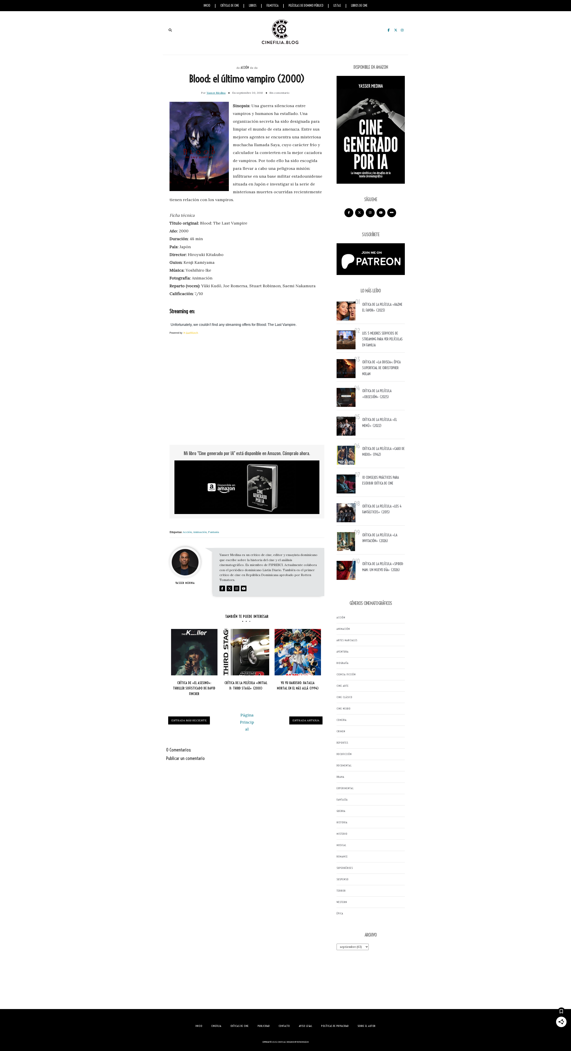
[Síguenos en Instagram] (370, 212)
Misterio (342, 833)
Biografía (343, 663)
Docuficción (344, 754)
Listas (337, 6)
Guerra (341, 811)
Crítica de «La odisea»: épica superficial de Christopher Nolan (381, 368)
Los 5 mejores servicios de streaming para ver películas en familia (382, 339)
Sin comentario (279, 92)
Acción (245, 68)
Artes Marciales (347, 640)
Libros (253, 6)
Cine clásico (344, 697)
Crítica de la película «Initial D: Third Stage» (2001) (246, 686)
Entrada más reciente (189, 720)
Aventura (343, 651)
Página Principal (247, 722)
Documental (344, 765)
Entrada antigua (305, 720)
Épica (340, 913)
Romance (342, 856)
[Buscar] (170, 30)
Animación (200, 532)
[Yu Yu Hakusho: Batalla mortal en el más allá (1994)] (298, 652)
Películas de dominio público (306, 6)
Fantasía (213, 532)
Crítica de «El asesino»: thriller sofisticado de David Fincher (194, 688)
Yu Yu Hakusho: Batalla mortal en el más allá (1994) (298, 686)
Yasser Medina (216, 92)
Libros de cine (359, 6)
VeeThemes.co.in (302, 1042)
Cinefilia (281, 1042)
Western (342, 902)
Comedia (342, 720)
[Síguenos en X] (359, 212)
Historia (342, 822)
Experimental (345, 788)
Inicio (207, 6)
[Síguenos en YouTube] (381, 212)
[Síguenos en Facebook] (348, 212)
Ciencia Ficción (346, 674)
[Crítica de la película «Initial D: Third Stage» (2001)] (246, 652)
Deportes (342, 742)
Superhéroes (345, 868)
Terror (341, 890)
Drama (340, 776)
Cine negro (344, 708)
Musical (341, 845)
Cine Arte (343, 685)
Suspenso (343, 879)
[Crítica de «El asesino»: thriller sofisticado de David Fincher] (194, 652)
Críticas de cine (229, 6)
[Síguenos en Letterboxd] (391, 212)
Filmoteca (273, 6)
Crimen (341, 731)
